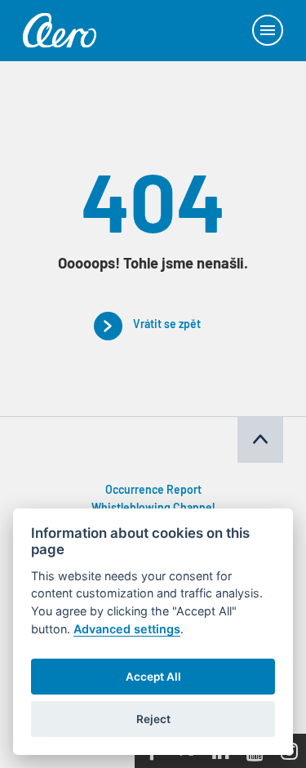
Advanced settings (126, 629)
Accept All (153, 676)
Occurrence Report (153, 491)
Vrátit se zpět (167, 325)
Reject (153, 719)
